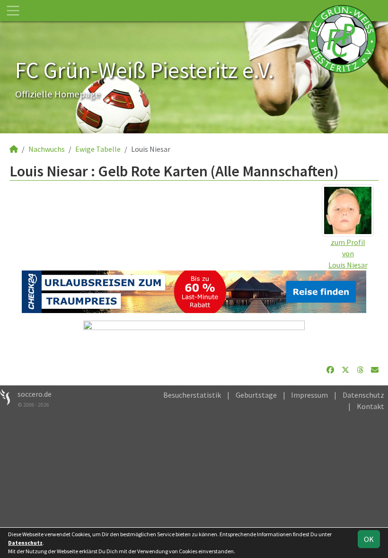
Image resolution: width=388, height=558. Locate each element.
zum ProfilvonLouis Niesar (348, 253)
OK (369, 539)
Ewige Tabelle (98, 149)
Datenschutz (363, 395)
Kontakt (370, 406)
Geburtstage (256, 395)
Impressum (309, 395)
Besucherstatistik (192, 395)
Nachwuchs (46, 149)
